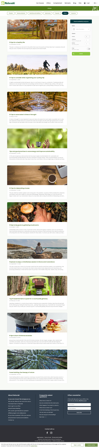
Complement (57, 3)
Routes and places (21, 13)
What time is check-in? (45, 400)
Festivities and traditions (35, 13)
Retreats (68, 3)
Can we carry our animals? (46, 412)
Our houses (40, 3)
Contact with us (49, 429)
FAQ (80, 3)
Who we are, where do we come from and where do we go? (19, 401)
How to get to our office (14, 406)
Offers (48, 3)
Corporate (73, 13)
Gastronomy (48, 13)
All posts (11, 13)
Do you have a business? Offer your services (19, 415)
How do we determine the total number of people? (49, 403)
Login (88, 3)
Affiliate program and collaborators (17, 413)
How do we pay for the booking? (47, 414)
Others (65, 13)
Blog (74, 3)
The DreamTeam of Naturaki (15, 403)
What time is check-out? (45, 407)
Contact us (11, 420)
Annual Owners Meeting (14, 408)
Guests (73, 33)
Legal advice (40, 437)
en (95, 3)
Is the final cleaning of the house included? (49, 410)
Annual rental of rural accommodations (18, 417)
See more (41, 417)
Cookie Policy (34, 446)
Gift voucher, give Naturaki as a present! (18, 410)
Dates (73, 25)
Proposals (57, 13)
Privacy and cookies (57, 437)
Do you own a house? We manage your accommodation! (19, 399)
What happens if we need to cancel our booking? (49, 405)
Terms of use (47, 437)
